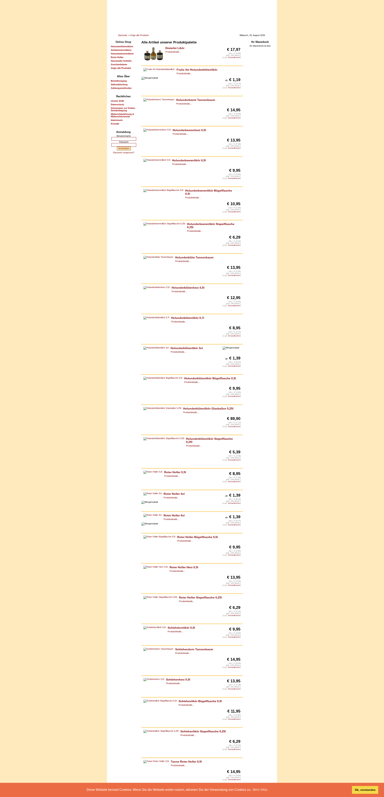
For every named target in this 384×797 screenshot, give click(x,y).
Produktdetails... (173, 52)
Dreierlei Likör (174, 48)
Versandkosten (234, 57)
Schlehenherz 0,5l (178, 679)
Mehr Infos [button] (260, 789)
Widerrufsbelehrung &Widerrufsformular (122, 115)
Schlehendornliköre (121, 50)
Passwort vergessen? (123, 152)
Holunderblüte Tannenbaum (194, 257)
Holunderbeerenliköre (122, 53)
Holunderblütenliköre (122, 46)
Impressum (117, 120)
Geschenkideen (119, 64)
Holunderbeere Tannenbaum (195, 99)
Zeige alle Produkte (139, 35)
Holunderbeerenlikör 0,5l (189, 160)
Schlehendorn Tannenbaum (194, 649)
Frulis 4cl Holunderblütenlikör (197, 69)
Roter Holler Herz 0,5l (184, 567)
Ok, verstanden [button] (365, 789)
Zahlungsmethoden (121, 88)
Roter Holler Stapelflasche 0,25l (200, 597)
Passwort (123, 142)
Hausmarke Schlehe (121, 61)
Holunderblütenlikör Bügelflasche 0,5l (210, 378)
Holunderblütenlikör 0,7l (187, 317)
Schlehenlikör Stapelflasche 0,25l (203, 731)
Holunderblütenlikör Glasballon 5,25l (208, 408)
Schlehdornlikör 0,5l (181, 627)
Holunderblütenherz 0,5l (188, 287)
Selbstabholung (119, 84)
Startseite (122, 35)
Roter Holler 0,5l (175, 472)
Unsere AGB (117, 101)
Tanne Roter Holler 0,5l (186, 761)
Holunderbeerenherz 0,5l (189, 130)
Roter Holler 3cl (174, 493)
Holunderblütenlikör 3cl (187, 348)
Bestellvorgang (119, 81)
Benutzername (124, 136)
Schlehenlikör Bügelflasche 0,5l (200, 701)
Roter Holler (117, 57)
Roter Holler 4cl (174, 515)
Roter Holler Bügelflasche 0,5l (197, 537)
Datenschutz (117, 104)
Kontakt (115, 123)
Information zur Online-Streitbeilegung (123, 109)
